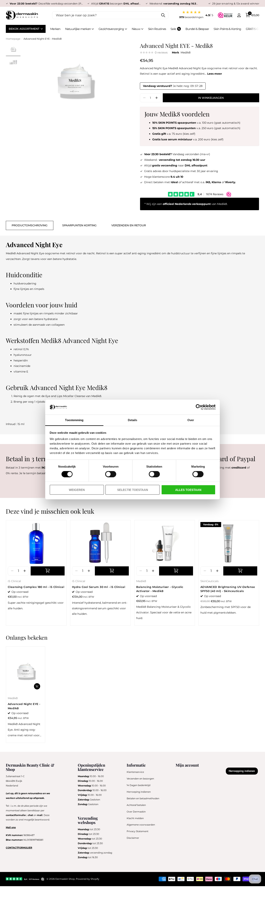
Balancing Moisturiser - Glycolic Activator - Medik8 (159, 589)
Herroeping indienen (139, 791)
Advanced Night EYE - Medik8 (24, 706)
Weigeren (77, 489)
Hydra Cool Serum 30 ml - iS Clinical (98, 587)
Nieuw (136, 29)
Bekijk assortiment (24, 29)
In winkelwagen (211, 98)
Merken (55, 29)
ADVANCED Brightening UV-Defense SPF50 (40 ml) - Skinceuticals (227, 589)
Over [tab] (190, 420)
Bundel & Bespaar (197, 29)
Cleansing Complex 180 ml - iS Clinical (36, 587)
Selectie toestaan (132, 489)
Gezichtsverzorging (111, 29)
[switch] (110, 474)
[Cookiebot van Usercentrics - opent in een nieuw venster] (199, 407)
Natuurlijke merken (78, 29)
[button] (156, 97)
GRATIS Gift (253, 29)
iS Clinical (14, 581)
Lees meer (214, 73)
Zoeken (163, 15)
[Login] (239, 15)
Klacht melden (135, 818)
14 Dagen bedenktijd (138, 785)
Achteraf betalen (136, 805)
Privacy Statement (137, 831)
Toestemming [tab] (74, 420)
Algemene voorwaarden (141, 824)
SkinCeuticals (209, 581)
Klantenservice (135, 771)
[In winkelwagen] (48, 570)
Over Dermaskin (136, 811)
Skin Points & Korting (227, 29)
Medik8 (186, 52)
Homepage (13, 38)
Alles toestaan (188, 489)
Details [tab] (132, 420)
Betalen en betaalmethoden (143, 798)
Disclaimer (133, 837)
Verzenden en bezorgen (140, 778)
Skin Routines (157, 29)
